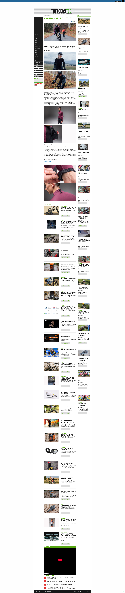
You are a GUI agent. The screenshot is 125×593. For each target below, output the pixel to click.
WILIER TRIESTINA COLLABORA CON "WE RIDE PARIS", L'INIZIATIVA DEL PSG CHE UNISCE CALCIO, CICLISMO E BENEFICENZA (68, 223)
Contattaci (88, 591)
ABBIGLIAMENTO (38, 18)
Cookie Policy (85, 591)
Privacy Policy (80, 591)
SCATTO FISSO (37, 68)
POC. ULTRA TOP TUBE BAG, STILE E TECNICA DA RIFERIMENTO (83, 68)
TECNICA (36, 74)
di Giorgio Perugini (80, 70)
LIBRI (36, 52)
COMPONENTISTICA (38, 32)
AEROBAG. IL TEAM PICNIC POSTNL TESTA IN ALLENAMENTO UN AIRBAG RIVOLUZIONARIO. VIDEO (60, 578)
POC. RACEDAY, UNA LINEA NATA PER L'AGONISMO (83, 132)
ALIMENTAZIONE (38, 20)
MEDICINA (37, 56)
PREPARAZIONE (12, 1)
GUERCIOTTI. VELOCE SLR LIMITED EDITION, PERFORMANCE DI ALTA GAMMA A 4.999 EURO (83, 217)
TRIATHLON (37, 76)
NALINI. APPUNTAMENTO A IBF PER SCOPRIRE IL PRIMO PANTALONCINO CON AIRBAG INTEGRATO (68, 378)
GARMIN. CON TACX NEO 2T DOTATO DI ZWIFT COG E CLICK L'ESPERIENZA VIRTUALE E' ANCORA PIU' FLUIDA (68, 208)
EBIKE (36, 40)
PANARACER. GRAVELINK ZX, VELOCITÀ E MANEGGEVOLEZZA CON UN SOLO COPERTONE (83, 334)
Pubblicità (72, 591)
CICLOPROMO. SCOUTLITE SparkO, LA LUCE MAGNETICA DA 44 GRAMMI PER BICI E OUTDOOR (59, 573)
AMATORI (36, 22)
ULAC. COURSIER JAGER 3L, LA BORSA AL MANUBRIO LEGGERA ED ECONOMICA (68, 406)
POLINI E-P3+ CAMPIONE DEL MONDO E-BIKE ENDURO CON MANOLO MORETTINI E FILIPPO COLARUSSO (68, 350)
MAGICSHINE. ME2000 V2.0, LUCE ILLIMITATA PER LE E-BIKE (67, 449)
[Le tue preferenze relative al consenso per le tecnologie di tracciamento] (123, 591)
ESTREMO (36, 42)
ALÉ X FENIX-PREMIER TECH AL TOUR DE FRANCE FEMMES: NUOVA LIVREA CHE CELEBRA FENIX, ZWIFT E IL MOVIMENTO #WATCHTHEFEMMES (68, 520)
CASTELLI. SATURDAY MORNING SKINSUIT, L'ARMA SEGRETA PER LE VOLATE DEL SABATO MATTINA (83, 404)
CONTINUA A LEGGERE (65, 215)
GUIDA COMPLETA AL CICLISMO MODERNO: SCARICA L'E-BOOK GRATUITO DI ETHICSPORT (67, 336)
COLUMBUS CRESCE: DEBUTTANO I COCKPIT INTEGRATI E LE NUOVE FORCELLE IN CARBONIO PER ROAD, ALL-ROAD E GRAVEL (68, 535)
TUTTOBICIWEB (19, 1)
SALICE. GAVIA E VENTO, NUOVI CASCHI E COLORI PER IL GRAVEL (68, 279)
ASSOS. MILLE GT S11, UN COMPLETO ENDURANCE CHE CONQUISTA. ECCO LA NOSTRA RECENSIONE (83, 266)
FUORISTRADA (37, 46)
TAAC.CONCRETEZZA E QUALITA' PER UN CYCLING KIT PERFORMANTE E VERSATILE (84, 288)
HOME (2, 1)
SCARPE (36, 66)
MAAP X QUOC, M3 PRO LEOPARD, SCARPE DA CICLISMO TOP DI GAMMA (83, 174)
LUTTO (36, 54)
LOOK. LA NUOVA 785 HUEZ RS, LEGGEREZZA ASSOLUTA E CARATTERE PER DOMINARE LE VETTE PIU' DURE (68, 364)
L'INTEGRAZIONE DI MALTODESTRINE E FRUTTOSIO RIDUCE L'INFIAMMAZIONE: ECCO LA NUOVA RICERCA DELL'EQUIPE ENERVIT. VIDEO (61, 588)
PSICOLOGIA (37, 64)
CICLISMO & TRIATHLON (37, 28)
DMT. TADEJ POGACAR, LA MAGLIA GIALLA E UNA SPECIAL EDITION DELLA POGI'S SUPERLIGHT (68, 392)
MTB (36, 58)
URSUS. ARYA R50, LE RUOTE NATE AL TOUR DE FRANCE (83, 195)
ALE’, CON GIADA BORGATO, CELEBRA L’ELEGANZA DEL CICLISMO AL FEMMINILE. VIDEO (59, 585)
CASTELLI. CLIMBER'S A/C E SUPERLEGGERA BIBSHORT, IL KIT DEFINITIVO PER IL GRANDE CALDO (67, 477)
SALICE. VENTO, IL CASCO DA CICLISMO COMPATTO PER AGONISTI (83, 153)
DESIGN (36, 34)
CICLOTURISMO (38, 30)
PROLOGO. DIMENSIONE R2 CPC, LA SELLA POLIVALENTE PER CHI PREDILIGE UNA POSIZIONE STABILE (83, 359)
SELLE (36, 70)
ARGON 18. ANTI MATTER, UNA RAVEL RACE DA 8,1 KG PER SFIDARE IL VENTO (68, 236)
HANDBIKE (37, 50)
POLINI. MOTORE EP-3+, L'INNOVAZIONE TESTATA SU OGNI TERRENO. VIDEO (61, 581)
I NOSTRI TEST (80, 15)
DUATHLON (37, 38)
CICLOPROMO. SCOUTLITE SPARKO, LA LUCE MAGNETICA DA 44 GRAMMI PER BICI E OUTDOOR (68, 492)
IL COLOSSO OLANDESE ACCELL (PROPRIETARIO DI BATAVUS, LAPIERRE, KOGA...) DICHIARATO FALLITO (68, 307)
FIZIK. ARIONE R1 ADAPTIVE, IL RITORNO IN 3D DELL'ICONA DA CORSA (68, 506)
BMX (35, 26)
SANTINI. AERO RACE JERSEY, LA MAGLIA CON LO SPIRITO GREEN (83, 380)
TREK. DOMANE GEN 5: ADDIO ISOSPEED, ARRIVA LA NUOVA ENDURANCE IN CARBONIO (68, 293)
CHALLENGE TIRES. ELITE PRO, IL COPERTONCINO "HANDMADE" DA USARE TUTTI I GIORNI (67, 463)
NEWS (36, 60)
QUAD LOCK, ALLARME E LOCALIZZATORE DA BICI (65, 250)
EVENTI (36, 44)
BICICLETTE (6, 1)
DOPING (36, 36)
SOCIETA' (36, 72)
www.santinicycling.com (48, 161)
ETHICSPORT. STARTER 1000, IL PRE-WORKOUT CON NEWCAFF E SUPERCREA (68, 265)
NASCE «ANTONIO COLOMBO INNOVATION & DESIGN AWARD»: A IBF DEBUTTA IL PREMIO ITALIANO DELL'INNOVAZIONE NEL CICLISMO (68, 421)
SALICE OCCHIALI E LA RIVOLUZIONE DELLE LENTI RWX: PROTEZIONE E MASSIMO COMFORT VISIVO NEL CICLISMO (84, 240)
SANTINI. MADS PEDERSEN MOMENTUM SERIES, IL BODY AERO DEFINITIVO (83, 110)
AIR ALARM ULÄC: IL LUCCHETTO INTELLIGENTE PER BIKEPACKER (67, 435)
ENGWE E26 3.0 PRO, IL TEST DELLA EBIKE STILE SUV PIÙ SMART (83, 89)
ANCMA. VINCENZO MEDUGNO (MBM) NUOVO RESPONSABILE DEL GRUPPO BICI (68, 321)
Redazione (76, 591)
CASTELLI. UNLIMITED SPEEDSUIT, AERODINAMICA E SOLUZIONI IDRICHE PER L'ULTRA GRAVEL (83, 312)
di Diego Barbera (80, 91)
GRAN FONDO (37, 48)
